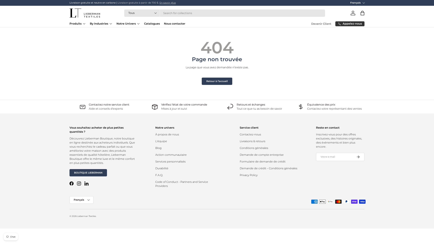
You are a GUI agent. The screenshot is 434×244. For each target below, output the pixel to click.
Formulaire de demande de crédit (262, 161)
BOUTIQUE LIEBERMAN (88, 172)
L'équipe (161, 141)
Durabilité (161, 168)
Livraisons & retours (252, 141)
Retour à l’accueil (217, 81)
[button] (362, 13)
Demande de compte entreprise (262, 154)
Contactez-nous (250, 134)
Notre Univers (126, 23)
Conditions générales (254, 148)
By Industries (99, 23)
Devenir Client (321, 23)
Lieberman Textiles (86, 216)
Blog (158, 148)
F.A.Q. (159, 175)
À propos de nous (167, 134)
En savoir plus (168, 2)
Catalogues (152, 23)
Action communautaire (171, 154)
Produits (76, 23)
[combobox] (224, 13)
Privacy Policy (249, 175)
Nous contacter (174, 23)
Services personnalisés (170, 161)
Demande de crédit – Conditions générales (268, 168)
